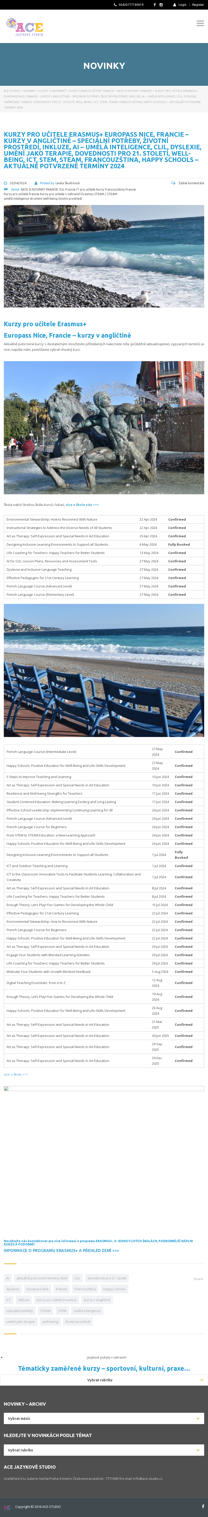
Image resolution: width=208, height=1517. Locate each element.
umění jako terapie (20, 1321)
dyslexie (12, 1289)
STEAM (45, 1310)
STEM (62, 1310)
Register (198, 4)
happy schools (114, 1289)
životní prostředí (77, 1321)
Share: (199, 1279)
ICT (8, 1300)
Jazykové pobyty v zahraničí (106, 1357)
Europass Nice (38, 1289)
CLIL (77, 1278)
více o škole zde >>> (82, 504)
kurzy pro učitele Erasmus (57, 1300)
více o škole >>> (16, 1074)
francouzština (85, 1289)
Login (182, 4)
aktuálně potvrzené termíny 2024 (41, 1278)
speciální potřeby (19, 1310)
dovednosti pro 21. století (107, 1278)
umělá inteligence (87, 1310)
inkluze (23, 1300)
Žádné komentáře (191, 183)
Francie (61, 1289)
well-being (50, 1321)
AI (7, 1278)
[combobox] (104, 1418)
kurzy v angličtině (97, 1300)
